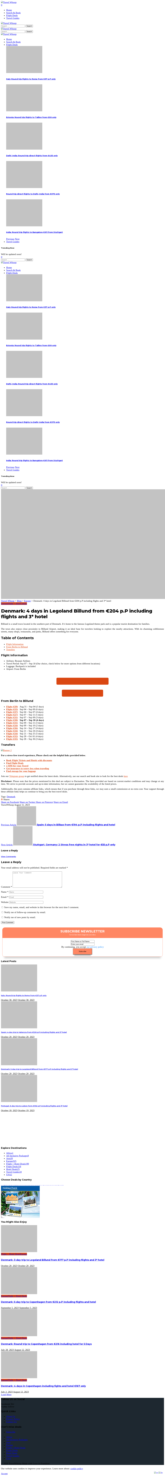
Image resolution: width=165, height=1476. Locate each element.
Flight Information (14, 644)
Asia (9, 1158)
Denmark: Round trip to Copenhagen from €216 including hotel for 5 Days (46, 1344)
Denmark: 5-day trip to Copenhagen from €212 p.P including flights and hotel (48, 1302)
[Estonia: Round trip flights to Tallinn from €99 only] (24, 110)
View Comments (8, 856)
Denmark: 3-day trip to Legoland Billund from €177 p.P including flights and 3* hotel (39, 1069)
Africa (9, 1153)
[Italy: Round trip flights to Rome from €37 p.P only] (24, 72)
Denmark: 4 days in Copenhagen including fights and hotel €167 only (43, 1386)
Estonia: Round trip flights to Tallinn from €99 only (31, 117)
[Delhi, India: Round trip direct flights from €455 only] (24, 149)
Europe (4, 603)
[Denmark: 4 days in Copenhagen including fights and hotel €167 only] (19, 1377)
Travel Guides (14, 1172)
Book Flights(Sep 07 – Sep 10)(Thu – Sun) (82, 681)
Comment (6, 887)
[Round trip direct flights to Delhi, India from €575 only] (24, 187)
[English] (156, 1472)
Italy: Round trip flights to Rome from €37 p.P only (31, 79)
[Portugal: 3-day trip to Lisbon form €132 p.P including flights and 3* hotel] (19, 1101)
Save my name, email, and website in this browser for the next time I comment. (41, 907)
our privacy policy (95, 947)
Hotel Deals (13, 1169)
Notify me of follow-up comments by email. (25, 912)
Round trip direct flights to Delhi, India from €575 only (33, 194)
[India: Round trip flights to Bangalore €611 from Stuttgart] (24, 225)
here (126, 776)
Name (4, 892)
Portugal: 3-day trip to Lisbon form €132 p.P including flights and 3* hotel (34, 1106)
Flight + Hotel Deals (17, 603)
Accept (4, 1473)
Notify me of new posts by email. (20, 917)
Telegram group (16, 776)
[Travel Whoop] (8, 34)
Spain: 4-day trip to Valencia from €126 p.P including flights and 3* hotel (34, 1032)
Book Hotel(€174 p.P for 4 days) (83, 693)
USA (9, 1174)
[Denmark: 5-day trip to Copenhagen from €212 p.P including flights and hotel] (19, 1293)
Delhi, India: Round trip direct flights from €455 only (32, 155)
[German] (161, 1472)
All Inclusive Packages (17, 1155)
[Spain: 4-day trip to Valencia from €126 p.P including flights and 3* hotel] (19, 1027)
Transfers (10, 649)
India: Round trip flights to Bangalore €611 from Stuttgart (34, 232)
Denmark (11, 796)
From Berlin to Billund (17, 647)
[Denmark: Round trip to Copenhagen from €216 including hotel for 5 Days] (19, 1335)
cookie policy (76, 1468)
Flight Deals (13, 1166)
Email (4, 897)
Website (5, 902)
